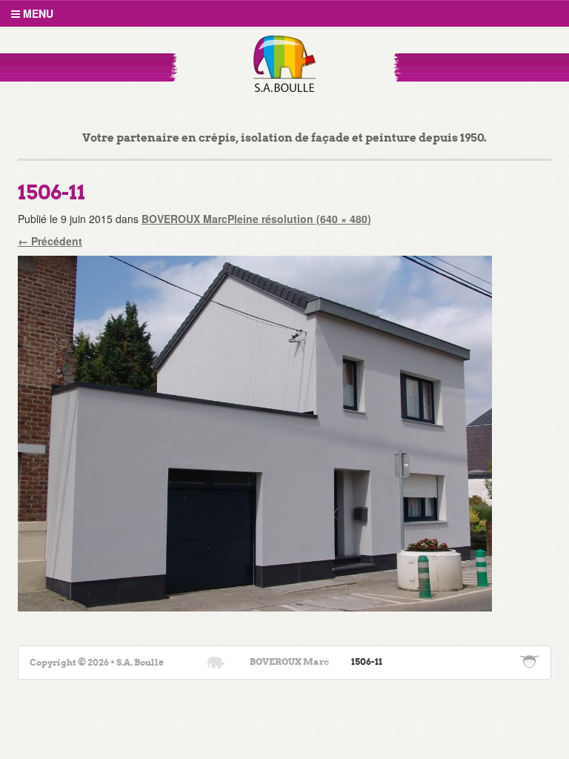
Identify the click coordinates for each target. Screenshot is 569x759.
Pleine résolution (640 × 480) (299, 218)
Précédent (50, 240)
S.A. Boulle (285, 64)
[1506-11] (255, 431)
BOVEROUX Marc (184, 218)
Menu (36, 13)
